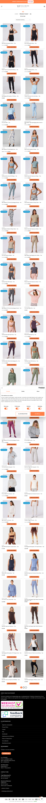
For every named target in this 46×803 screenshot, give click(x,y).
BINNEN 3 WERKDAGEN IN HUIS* (19, 1)
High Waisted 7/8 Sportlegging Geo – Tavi (10, 149)
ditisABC (35, 801)
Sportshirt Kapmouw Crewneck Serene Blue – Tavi (34, 573)
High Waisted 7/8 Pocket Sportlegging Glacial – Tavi (11, 308)
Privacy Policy (5, 727)
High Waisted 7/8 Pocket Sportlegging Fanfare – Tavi (11, 441)
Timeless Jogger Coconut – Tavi (30, 520)
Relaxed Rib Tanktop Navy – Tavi (8, 573)
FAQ (3, 731)
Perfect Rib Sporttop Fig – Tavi (30, 334)
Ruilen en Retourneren (7, 738)
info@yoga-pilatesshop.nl (7, 791)
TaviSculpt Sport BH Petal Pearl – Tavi (9, 334)
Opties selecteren (12, 73)
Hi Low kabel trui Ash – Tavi (29, 440)
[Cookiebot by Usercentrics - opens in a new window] (39, 388)
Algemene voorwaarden (7, 724)
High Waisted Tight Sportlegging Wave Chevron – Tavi (33, 123)
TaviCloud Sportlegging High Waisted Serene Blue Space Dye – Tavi (33, 600)
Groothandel (4, 734)
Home (16, 14)
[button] (1, 6)
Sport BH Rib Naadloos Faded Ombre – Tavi (10, 546)
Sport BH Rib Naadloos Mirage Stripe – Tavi (32, 202)
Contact (3, 729)
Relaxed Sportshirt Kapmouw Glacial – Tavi (32, 281)
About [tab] (38, 391)
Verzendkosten (5, 740)
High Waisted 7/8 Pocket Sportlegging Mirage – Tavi (11, 202)
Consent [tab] (8, 391)
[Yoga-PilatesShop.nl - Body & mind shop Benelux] (23, 6)
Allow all (37, 413)
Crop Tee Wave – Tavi (6, 122)
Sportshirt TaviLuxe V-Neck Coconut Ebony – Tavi (33, 652)
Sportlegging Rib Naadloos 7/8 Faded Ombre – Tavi (34, 546)
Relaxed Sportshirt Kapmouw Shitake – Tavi (32, 228)
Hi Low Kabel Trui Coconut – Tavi (8, 493)
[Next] (26, 687)
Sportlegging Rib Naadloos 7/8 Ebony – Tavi (10, 96)
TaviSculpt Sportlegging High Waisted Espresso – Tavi (33, 627)
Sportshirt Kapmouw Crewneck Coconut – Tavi (33, 493)
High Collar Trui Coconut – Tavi (8, 520)
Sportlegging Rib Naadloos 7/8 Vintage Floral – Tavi (11, 652)
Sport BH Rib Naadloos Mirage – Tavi (31, 149)
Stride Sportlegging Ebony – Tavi (30, 69)
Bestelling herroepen (6, 743)
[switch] (17, 409)
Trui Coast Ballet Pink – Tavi (29, 308)
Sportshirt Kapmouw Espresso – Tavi (9, 626)
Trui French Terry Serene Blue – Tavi (9, 599)
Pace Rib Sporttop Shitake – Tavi (8, 255)
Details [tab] (23, 391)
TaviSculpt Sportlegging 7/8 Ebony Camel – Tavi (33, 679)
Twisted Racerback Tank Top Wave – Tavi (32, 96)
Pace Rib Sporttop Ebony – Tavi (30, 43)
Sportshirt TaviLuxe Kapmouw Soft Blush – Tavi (11, 679)
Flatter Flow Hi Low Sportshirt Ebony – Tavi (10, 69)
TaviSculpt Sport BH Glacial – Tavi (8, 281)
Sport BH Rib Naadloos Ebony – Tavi (9, 43)
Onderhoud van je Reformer (8, 736)
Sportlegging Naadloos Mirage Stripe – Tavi (10, 228)
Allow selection (22, 413)
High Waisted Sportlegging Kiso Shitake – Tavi (33, 255)
